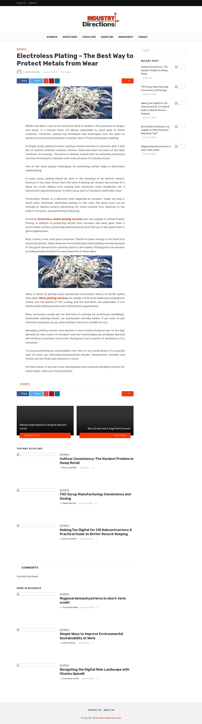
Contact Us (21, 3)
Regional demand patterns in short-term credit (93, 600)
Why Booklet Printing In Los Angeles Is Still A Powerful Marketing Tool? (155, 130)
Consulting (89, 37)
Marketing (107, 37)
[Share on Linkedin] (57, 80)
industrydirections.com (110, 718)
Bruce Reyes (69, 643)
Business (52, 37)
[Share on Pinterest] (51, 80)
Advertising (70, 37)
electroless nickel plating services (60, 219)
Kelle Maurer (69, 468)
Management (125, 37)
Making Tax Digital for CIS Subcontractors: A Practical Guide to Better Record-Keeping (96, 532)
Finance (143, 37)
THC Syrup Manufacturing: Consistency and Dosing (95, 496)
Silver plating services (53, 298)
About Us (33, 3)
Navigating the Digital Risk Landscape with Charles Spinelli (94, 671)
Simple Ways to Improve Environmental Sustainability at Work (91, 636)
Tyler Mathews (70, 607)
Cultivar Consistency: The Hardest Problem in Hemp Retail (97, 461)
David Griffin (32, 72)
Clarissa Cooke (70, 679)
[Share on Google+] (46, 80)
